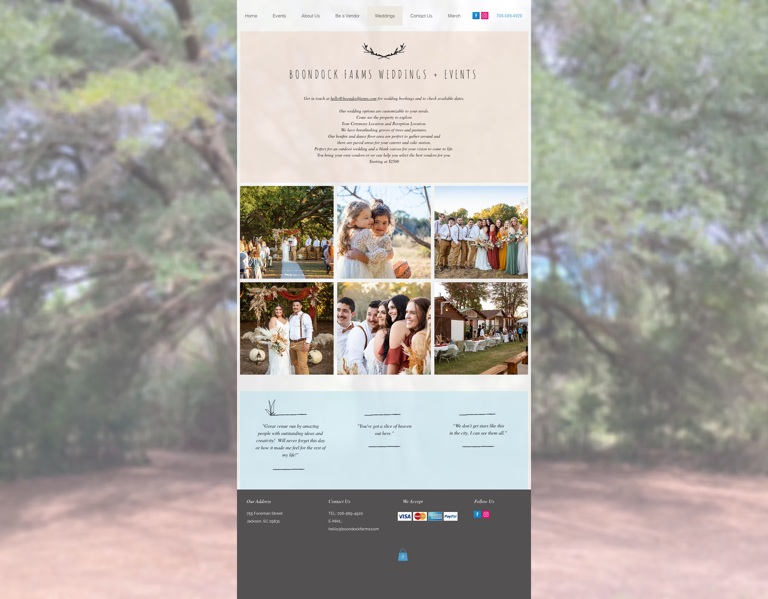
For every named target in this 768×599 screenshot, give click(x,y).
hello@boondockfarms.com (353, 98)
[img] (405, 516)
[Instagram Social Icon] (484, 15)
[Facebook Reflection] (476, 15)
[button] (287, 232)
